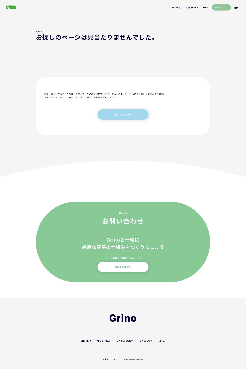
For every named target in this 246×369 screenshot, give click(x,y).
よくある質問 (146, 340)
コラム (205, 7)
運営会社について (110, 359)
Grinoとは (177, 7)
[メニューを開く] (236, 7)
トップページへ (123, 114)
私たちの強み (192, 7)
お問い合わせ (221, 7)
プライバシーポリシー (133, 359)
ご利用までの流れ (125, 340)
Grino (123, 318)
